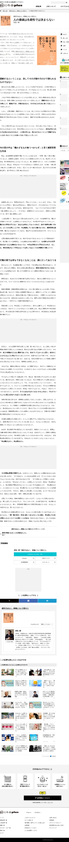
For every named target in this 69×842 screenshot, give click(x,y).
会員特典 (27, 825)
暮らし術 (5, 10)
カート (29, 812)
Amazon (24, 558)
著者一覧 (2, 830)
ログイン (38, 812)
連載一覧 (2, 825)
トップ (2, 817)
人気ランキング (51, 6)
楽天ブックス (45, 558)
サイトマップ (52, 827)
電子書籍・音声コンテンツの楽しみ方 (35, 822)
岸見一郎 (18, 631)
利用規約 (51, 820)
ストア (2, 833)
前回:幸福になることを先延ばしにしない (14, 534)
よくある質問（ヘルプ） (31, 830)
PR (26, 698)
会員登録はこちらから (43, 798)
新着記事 (38, 6)
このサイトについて (30, 817)
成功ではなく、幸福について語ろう (18, 10)
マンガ (63, 150)
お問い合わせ (52, 817)
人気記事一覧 (3, 822)
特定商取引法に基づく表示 (56, 825)
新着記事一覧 (3, 820)
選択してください (46, 624)
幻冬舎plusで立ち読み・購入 (35, 554)
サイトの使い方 (29, 820)
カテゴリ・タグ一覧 (5, 827)
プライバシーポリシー (55, 822)
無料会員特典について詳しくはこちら (43, 802)
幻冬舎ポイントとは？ (30, 827)
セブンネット (45, 562)
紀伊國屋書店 (24, 562)
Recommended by (46, 756)
